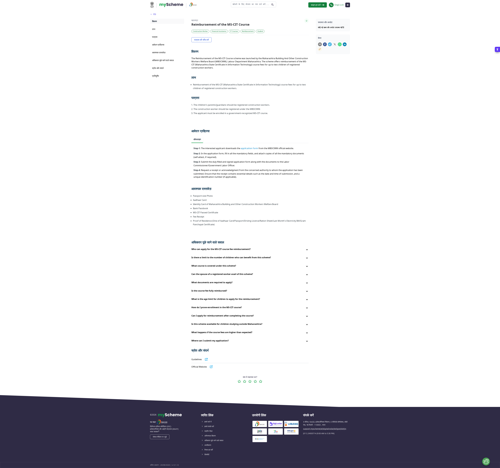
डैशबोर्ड (206, 454)
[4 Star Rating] (255, 381)
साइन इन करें (316, 5)
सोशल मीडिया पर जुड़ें (160, 437)
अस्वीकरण (207, 445)
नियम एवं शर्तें (208, 450)
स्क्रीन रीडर (208, 431)
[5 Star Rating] (260, 381)
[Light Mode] (347, 5)
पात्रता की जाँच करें (201, 39)
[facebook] (325, 44)
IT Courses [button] (234, 31)
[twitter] (335, 44)
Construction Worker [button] (200, 31)
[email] (320, 44)
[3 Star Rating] (250, 381)
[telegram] (330, 44)
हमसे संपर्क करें (209, 426)
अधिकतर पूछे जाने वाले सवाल (213, 440)
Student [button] (260, 31)
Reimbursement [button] (248, 31)
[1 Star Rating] (239, 381)
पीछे (154, 14)
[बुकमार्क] (306, 21)
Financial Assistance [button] (219, 31)
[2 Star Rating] (244, 381)
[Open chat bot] (486, 461)
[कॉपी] (320, 49)
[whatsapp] (340, 44)
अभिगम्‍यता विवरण (210, 435)
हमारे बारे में (207, 421)
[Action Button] (171, 5)
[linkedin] (345, 44)
